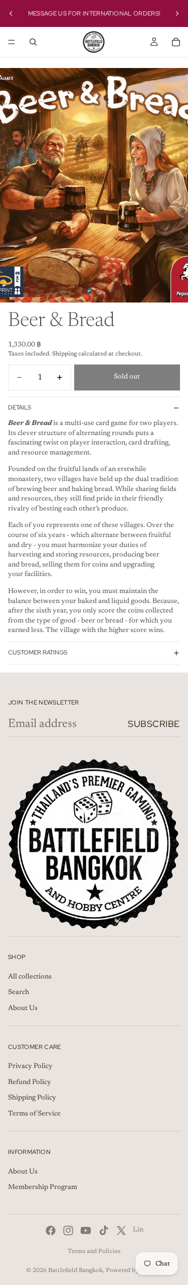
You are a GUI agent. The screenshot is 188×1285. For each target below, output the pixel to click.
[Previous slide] (11, 13)
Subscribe (154, 724)
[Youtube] (86, 1230)
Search (18, 992)
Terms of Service (34, 1114)
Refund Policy (29, 1082)
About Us (23, 1008)
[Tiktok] (104, 1230)
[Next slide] (177, 13)
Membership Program (42, 1188)
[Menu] (11, 42)
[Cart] (176, 42)
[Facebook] (51, 1230)
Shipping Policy (32, 1098)
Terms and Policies (94, 1251)
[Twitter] (121, 1230)
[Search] (33, 42)
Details (19, 408)
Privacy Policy (30, 1066)
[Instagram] (68, 1230)
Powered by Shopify (134, 1271)
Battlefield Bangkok (75, 1271)
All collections (30, 977)
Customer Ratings (37, 652)
